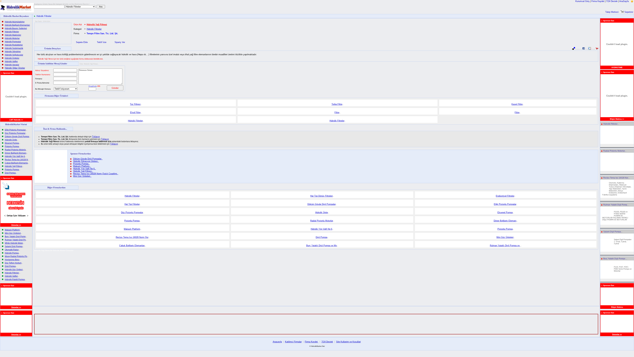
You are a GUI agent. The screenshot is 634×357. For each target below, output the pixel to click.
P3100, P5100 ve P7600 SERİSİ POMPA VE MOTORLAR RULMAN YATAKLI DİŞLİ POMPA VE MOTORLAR (615, 216)
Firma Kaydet (598, 1)
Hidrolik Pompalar (13, 41)
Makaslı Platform (12, 230)
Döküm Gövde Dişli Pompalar (321, 204)
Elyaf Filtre (135, 112)
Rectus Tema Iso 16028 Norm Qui (132, 237)
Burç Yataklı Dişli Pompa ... (615, 259)
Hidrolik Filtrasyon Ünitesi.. (86, 161)
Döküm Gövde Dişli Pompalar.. (88, 159)
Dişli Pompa (10, 173)
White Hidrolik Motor (14, 243)
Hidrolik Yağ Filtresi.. (83, 171)
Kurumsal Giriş (582, 1)
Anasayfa (277, 341)
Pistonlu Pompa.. (81, 163)
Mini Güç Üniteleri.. (82, 176)
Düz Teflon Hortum (13, 263)
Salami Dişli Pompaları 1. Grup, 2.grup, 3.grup (623, 241)
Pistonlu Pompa (12, 146)
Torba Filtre (337, 104)
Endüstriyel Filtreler (505, 196)
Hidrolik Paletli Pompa (15, 279)
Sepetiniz (628, 12)
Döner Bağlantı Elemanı (15, 153)
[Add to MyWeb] (597, 49)
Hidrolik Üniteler (12, 58)
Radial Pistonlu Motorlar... (614, 151)
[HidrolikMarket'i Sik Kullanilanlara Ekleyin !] (632, 1)
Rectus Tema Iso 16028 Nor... (616, 178)
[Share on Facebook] (583, 49)
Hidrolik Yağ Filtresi (13, 166)
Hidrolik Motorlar (12, 38)
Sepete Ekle (82, 42)
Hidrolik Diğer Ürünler (15, 68)
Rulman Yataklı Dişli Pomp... (616, 205)
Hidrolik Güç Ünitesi (14, 269)
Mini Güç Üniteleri (13, 233)
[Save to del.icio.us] (573, 49)
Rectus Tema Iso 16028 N (16, 160)
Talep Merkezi (612, 12)
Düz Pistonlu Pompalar (15, 133)
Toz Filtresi (135, 104)
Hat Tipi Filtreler (132, 204)
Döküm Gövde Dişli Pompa (17, 136)
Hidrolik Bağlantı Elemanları (17, 25)
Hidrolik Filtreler (43, 16)
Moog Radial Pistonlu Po (16, 256)
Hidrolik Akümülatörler (15, 22)
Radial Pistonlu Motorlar (321, 220)
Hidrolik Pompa (12, 253)
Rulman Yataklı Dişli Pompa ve (505, 245)
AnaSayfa (624, 1)
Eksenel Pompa (12, 143)
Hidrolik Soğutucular (14, 55)
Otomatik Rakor (12, 250)
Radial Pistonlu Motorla (15, 150)
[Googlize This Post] (589, 49)
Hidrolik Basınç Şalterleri (16, 28)
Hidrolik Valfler (11, 61)
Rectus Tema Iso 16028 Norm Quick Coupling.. (95, 173)
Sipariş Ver (120, 42)
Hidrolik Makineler (13, 35)
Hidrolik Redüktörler (14, 45)
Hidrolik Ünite (11, 140)
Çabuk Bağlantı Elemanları (132, 245)
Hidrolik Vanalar (12, 65)
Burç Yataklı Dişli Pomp (15, 236)
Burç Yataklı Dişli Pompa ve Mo (321, 245)
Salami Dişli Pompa (13, 246)
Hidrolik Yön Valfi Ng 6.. (84, 168)
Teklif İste (102, 42)
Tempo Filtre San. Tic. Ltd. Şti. (102, 33)
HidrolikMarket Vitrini (16, 124)
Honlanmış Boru (12, 259)
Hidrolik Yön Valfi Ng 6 (15, 156)
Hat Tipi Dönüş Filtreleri (321, 196)
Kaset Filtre (517, 104)
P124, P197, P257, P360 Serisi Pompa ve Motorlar (623, 269)
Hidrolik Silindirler (13, 51)
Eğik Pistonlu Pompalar (15, 130)
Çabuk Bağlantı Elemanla (16, 163)
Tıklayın (96, 136)
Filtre (337, 112)
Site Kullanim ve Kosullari (348, 341)
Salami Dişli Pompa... (612, 232)
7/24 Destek (612, 1)
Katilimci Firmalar (293, 341)
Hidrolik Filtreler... (611, 124)
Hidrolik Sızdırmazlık (14, 48)
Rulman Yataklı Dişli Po (15, 240)
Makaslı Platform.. (82, 166)
